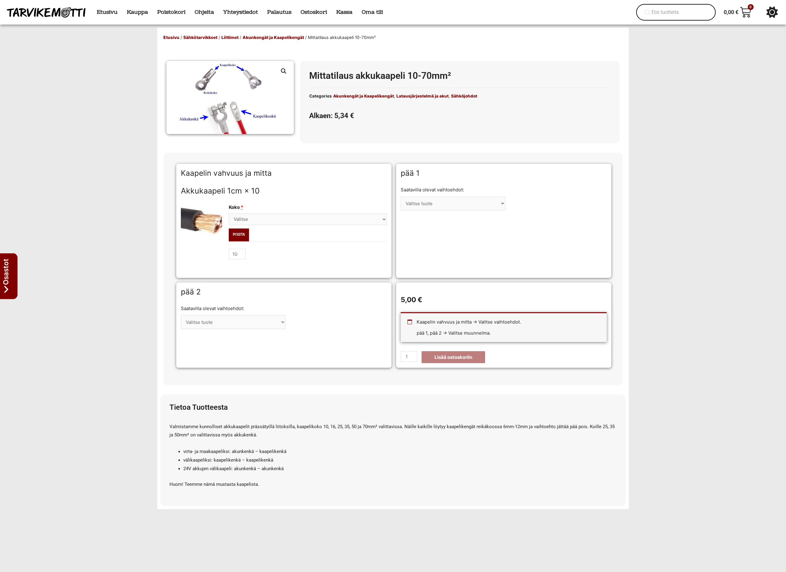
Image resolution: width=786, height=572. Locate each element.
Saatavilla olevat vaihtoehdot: (432, 190)
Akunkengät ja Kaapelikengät (273, 37)
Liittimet (230, 37)
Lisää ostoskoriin (453, 357)
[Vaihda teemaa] (772, 12)
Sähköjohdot (464, 96)
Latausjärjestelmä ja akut (422, 96)
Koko (236, 207)
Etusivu (171, 37)
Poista (239, 235)
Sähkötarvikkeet (200, 37)
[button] (283, 71)
